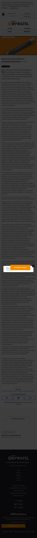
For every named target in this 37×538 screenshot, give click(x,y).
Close (33, 266)
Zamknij (8, 270)
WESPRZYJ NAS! (20, 267)
